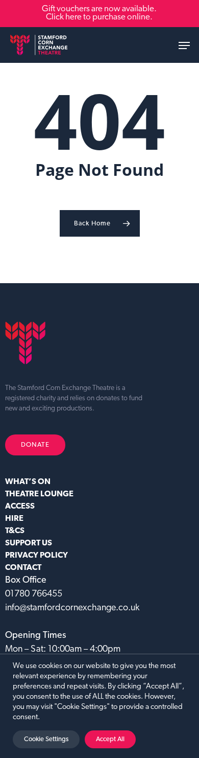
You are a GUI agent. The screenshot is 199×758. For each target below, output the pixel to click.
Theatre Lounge (39, 494)
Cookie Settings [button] (46, 739)
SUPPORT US (28, 543)
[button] (184, 45)
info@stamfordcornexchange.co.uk (72, 608)
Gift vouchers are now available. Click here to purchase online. (99, 13)
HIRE (14, 519)
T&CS (14, 531)
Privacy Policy (36, 556)
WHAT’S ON (28, 482)
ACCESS (20, 506)
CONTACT (23, 568)
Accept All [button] (110, 739)
